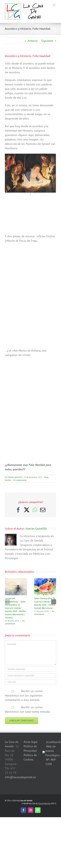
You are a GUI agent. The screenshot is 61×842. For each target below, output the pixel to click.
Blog (46, 477)
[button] (7, 601)
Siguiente (47, 41)
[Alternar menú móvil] (54, 5)
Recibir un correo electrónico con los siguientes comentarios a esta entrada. (24, 695)
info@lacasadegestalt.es (20, 777)
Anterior (33, 41)
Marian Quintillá (15, 477)
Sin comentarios (19, 480)
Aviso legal (30, 742)
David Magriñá (44, 803)
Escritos (8, 480)
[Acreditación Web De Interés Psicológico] (43, 753)
